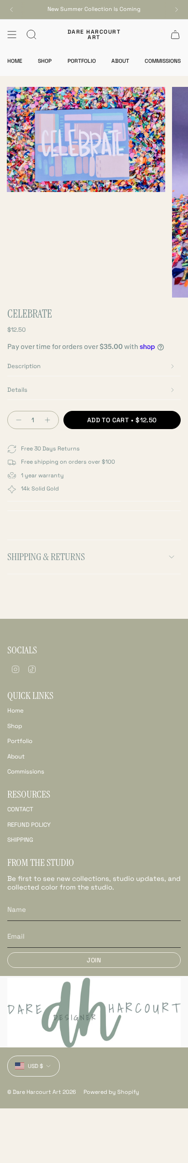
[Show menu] (12, 34)
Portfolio (19, 741)
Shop (14, 726)
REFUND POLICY (29, 825)
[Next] (176, 9)
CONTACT (20, 809)
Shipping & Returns (46, 556)
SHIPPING (20, 840)
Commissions (25, 771)
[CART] (175, 34)
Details (17, 390)
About (16, 756)
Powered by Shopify (111, 1092)
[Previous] (11, 9)
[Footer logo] (94, 1012)
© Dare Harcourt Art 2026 (41, 1092)
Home (15, 710)
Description (24, 366)
